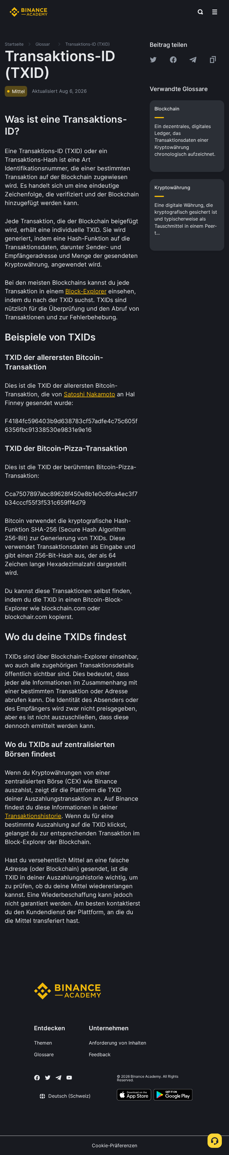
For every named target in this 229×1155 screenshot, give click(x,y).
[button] (214, 12)
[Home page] (28, 12)
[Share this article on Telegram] (192, 59)
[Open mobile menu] (215, 12)
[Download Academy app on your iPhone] (134, 1095)
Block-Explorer (85, 291)
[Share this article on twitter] (153, 59)
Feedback (100, 1054)
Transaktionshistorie (33, 816)
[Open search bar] (198, 12)
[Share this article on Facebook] (173, 59)
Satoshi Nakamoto (89, 394)
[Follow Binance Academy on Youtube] (69, 1077)
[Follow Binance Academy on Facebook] (37, 1078)
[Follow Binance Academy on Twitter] (48, 1077)
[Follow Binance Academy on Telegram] (58, 1077)
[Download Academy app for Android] (173, 1095)
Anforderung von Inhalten (117, 1043)
